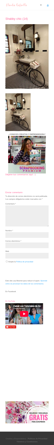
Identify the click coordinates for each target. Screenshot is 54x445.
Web (7, 251)
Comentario (10, 204)
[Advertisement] (27, 349)
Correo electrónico (13, 241)
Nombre (9, 231)
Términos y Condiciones (27, 442)
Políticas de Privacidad (37, 439)
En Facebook (10, 291)
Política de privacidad (24, 262)
